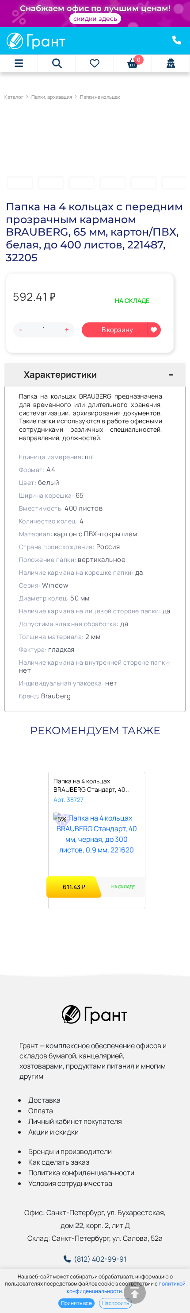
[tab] (95, 375)
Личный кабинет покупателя (75, 1121)
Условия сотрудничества (70, 1183)
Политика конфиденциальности (81, 1172)
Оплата (40, 1110)
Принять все (76, 1303)
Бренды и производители (70, 1151)
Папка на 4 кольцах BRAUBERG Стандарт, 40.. (91, 785)
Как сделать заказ (58, 1162)
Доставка (44, 1100)
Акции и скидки (53, 1132)
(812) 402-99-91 (100, 1259)
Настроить (115, 1303)
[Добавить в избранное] (153, 330)
